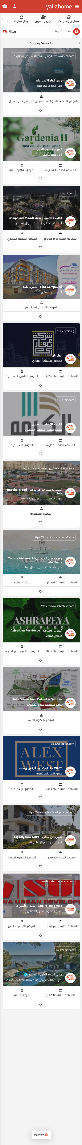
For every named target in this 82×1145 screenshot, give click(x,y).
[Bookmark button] (40, 110)
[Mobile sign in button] (14, 6)
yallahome (59, 6)
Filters (13, 31)
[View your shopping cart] (5, 6)
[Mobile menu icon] (77, 6)
